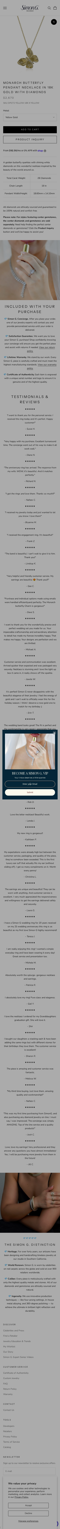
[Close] (54, 733)
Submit (30, 792)
